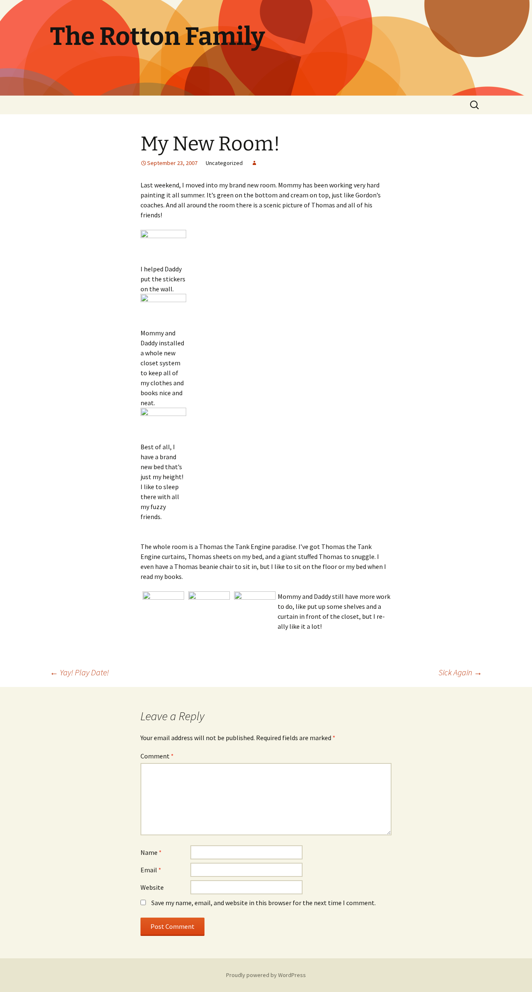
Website (152, 887)
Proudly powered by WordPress (266, 975)
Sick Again (460, 672)
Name (151, 852)
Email (150, 870)
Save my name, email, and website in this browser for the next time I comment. (263, 902)
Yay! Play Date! (79, 672)
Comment (157, 756)
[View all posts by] (254, 163)
